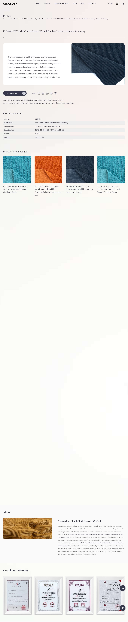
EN (109, 3)
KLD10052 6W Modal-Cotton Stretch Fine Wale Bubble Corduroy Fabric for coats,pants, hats (48, 190)
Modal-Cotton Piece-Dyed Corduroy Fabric (36, 19)
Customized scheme (61, 3)
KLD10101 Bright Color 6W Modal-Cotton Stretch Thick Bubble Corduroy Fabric (108, 189)
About (75, 3)
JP (112, 3)
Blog (82, 3)
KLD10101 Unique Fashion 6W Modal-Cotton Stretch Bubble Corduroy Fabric (15, 189)
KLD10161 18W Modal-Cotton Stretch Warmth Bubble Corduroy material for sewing (79, 189)
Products (47, 3)
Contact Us (92, 3)
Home (38, 3)
